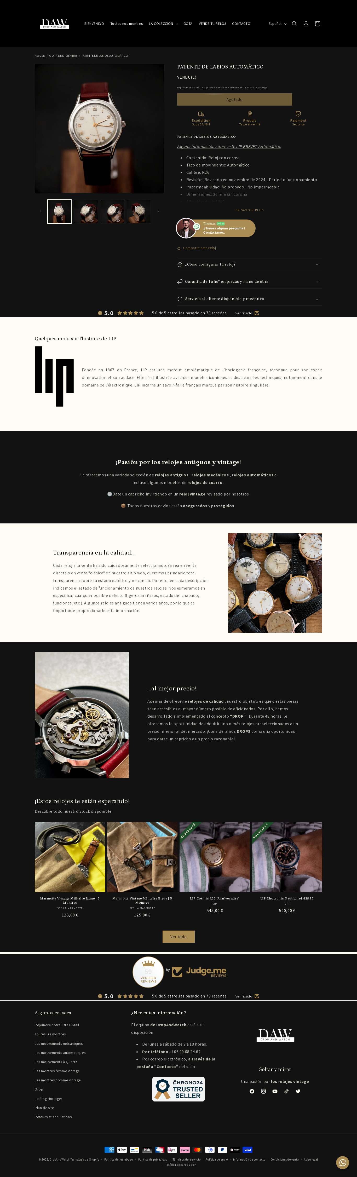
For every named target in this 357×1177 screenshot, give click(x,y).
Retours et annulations (53, 1117)
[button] (163, 23)
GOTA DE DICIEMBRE (63, 55)
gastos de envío (215, 87)
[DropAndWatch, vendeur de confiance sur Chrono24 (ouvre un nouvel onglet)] (178, 1089)
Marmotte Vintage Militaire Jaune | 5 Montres (70, 901)
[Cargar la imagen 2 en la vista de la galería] (86, 211)
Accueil (40, 55)
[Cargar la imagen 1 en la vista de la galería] (59, 211)
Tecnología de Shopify (85, 1159)
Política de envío (217, 1159)
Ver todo (178, 936)
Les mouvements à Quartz (56, 1061)
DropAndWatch (60, 1159)
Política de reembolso (118, 1159)
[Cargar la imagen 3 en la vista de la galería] (112, 211)
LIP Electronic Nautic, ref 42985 (287, 899)
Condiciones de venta (285, 1159)
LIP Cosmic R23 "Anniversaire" (214, 899)
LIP (144, 370)
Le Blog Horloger (48, 1098)
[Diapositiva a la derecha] (158, 211)
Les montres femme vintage (57, 1071)
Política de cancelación (181, 1165)
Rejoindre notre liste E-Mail (57, 1025)
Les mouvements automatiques (60, 1052)
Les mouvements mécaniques (59, 1043)
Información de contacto (249, 1159)
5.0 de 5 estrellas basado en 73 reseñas (189, 313)
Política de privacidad (153, 1159)
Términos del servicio (187, 1159)
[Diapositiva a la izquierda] (40, 211)
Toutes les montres (50, 1034)
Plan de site (44, 1107)
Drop (39, 1089)
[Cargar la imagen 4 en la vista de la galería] (139, 211)
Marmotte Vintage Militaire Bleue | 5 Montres (142, 901)
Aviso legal (311, 1159)
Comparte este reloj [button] (199, 247)
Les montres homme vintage (58, 1080)
